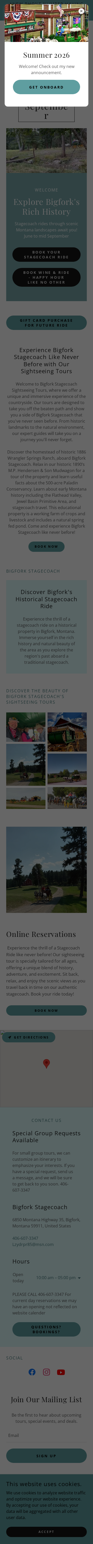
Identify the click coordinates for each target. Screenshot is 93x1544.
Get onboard (46, 87)
